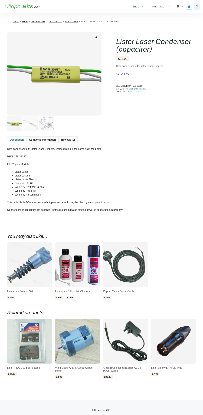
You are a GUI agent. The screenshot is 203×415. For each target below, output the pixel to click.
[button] (197, 6)
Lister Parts (55, 21)
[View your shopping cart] (189, 6)
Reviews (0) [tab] (68, 139)
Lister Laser (71, 21)
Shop (136, 6)
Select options (68, 304)
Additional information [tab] (42, 139)
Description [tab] (17, 139)
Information (158, 6)
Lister (140, 92)
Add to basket (19, 304)
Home (16, 21)
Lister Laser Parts (136, 89)
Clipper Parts (38, 21)
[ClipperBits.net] (22, 6)
